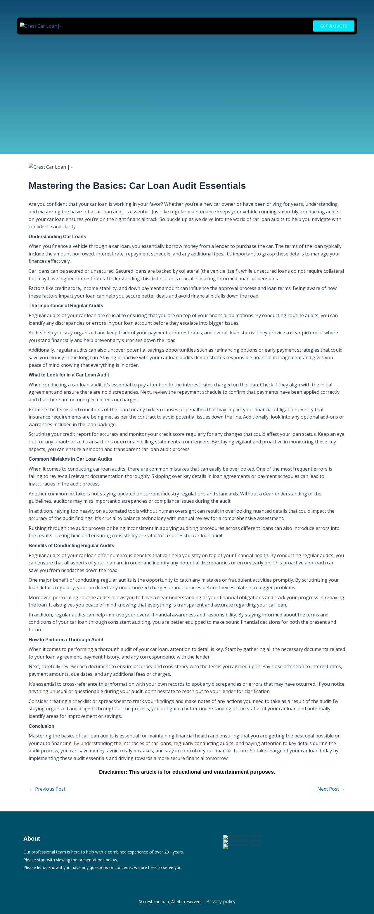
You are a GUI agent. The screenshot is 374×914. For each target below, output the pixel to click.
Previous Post (47, 789)
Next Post (331, 789)
